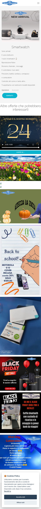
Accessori (15, 90)
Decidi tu (7, 491)
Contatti (9, 96)
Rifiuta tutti (20, 502)
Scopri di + (20, 152)
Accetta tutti (20, 497)
